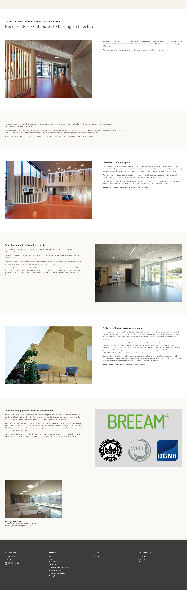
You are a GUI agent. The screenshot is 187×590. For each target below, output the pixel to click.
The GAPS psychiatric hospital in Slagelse (19, 434)
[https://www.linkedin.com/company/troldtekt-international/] (18, 563)
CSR (50, 556)
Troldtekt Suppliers (55, 570)
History (51, 559)
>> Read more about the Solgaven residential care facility (124, 364)
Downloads (141, 559)
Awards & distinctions (56, 562)
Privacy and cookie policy (57, 573)
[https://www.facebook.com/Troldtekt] (9, 563)
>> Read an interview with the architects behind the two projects (126, 187)
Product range (142, 556)
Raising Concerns (54, 576)
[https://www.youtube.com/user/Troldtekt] (15, 563)
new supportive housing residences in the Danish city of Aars (60, 434)
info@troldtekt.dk (10, 560)
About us (52, 552)
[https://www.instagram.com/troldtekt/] (6, 563)
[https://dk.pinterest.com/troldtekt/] (12, 563)
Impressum (52, 565)
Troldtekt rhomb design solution (169, 358)
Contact (97, 552)
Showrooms (97, 556)
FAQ (139, 562)
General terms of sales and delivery (60, 567)
